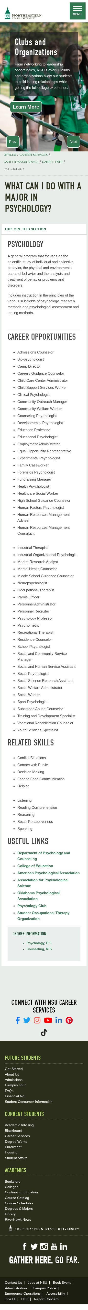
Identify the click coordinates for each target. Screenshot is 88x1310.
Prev (13, 141)
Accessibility (55, 1293)
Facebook (24, 1246)
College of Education (35, 866)
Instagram (44, 1246)
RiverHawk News (18, 1219)
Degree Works (16, 1141)
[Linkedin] (58, 1020)
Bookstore (13, 1181)
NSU (23, 13)
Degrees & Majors (19, 1208)
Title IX (10, 1299)
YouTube (53, 1246)
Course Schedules (19, 1203)
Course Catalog (17, 1198)
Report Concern (46, 1299)
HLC (24, 1299)
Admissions (13, 1080)
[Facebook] (17, 1020)
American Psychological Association (48, 873)
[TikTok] (44, 1032)
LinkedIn (63, 1246)
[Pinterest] (69, 1020)
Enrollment (13, 1147)
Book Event (62, 1282)
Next (73, 141)
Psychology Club (31, 906)
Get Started (14, 1069)
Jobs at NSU (37, 1282)
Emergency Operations (23, 1293)
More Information (33, 108)
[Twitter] (27, 1020)
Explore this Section (25, 229)
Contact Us (13, 1282)
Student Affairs (16, 1158)
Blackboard (13, 1131)
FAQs (9, 1091)
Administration (16, 1288)
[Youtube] (48, 1020)
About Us (12, 1074)
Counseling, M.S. (40, 949)
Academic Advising (19, 1125)
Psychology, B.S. (40, 943)
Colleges (11, 1187)
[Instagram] (37, 1020)
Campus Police (44, 1288)
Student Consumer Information (29, 1102)
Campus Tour (15, 1085)
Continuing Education (21, 1192)
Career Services (17, 1136)
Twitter (34, 1246)
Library (10, 1214)
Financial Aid (14, 1096)
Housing (11, 1152)
